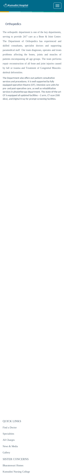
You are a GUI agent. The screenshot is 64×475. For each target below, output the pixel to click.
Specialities (8, 433)
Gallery (6, 452)
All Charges (9, 440)
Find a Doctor (10, 427)
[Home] (17, 5)
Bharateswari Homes (13, 465)
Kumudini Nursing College (16, 471)
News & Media (10, 446)
